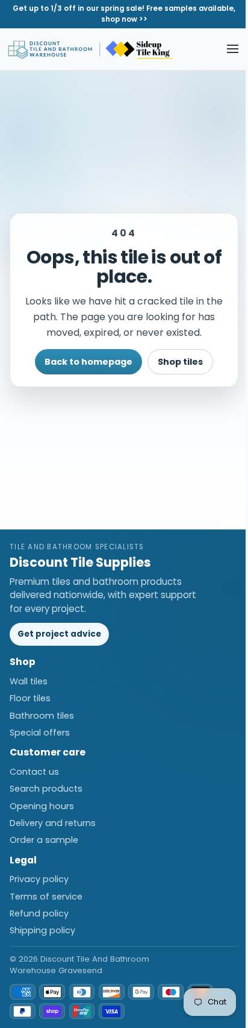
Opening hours (42, 806)
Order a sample (44, 840)
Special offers (40, 733)
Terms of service (46, 897)
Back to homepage (88, 362)
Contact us (34, 772)
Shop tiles (180, 362)
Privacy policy (39, 879)
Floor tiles (30, 698)
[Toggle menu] (232, 49)
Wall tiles (29, 681)
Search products (46, 789)
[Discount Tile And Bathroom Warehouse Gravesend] (91, 49)
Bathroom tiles (42, 716)
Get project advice (59, 634)
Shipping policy (42, 930)
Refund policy (39, 913)
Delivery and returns (53, 823)
